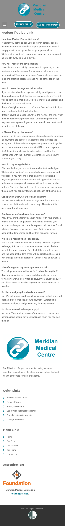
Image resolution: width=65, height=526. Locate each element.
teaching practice (19, 494)
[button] (4, 24)
